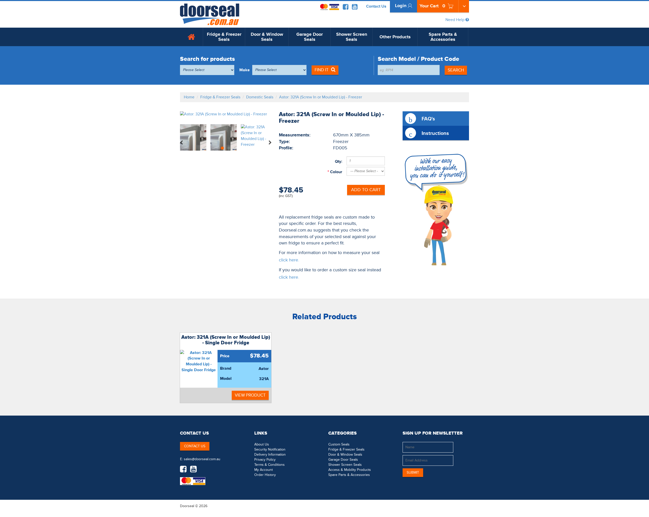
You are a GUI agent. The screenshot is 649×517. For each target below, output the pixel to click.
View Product (250, 395)
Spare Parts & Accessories (443, 37)
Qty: (338, 161)
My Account (263, 470)
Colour (335, 171)
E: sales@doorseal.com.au (200, 459)
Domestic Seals (259, 97)
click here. (289, 260)
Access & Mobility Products (349, 470)
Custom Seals (339, 444)
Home (189, 97)
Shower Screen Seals (351, 37)
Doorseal (187, 506)
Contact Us (376, 6)
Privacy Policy (265, 459)
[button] (459, 505)
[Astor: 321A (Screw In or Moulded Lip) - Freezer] (225, 114)
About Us (261, 444)
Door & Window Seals (267, 37)
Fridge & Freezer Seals (224, 37)
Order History (265, 475)
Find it (322, 70)
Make (244, 70)
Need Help (455, 19)
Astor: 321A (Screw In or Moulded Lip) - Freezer (320, 97)
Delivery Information (270, 454)
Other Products (395, 37)
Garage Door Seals (309, 37)
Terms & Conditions (269, 464)
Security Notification (269, 449)
